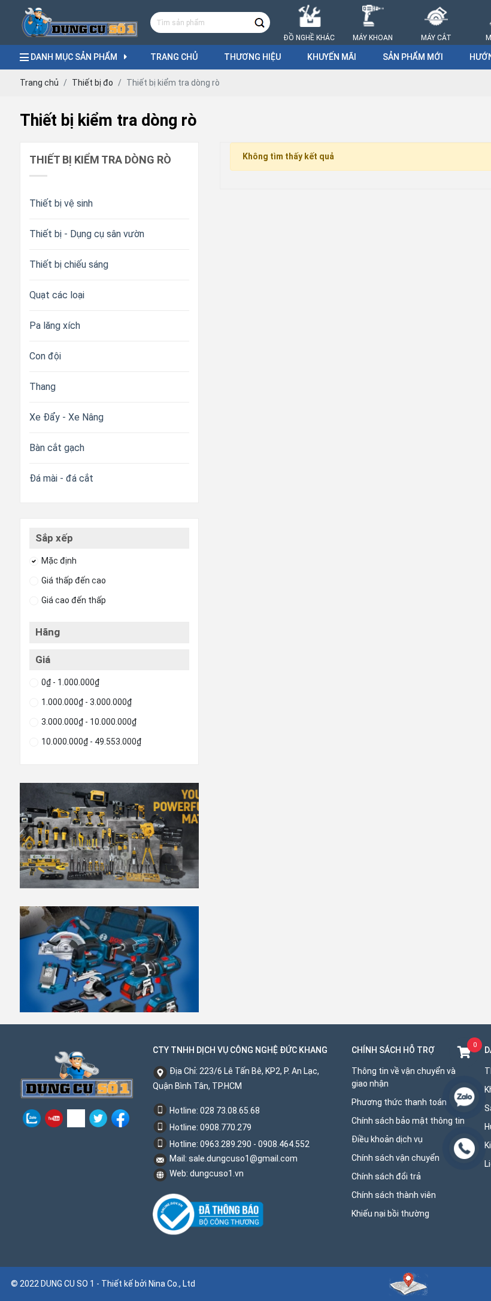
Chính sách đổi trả (386, 1176)
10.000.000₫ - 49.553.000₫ (91, 741)
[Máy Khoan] (372, 8)
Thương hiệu (252, 57)
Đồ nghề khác (309, 38)
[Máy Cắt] (436, 8)
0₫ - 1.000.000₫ (70, 682)
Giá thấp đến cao (73, 580)
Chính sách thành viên (393, 1195)
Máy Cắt (436, 38)
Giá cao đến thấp (73, 600)
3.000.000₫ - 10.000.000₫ (89, 722)
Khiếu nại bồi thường (390, 1213)
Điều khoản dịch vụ (387, 1139)
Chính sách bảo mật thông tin (408, 1120)
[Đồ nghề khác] (309, 8)
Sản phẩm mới (413, 57)
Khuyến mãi (331, 57)
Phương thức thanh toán (399, 1102)
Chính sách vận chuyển (395, 1158)
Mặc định (59, 560)
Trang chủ (174, 57)
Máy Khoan (373, 38)
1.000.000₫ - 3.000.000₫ (86, 702)
